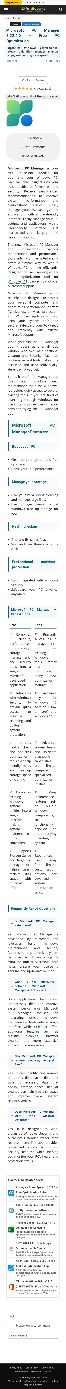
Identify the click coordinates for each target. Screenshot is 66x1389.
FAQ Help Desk (13, 2)
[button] (5, 10)
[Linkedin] (37, 69)
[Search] (61, 10)
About (28, 2)
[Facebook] (20, 69)
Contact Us (39, 2)
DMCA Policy (48, 1367)
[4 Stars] (27, 88)
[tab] (33, 138)
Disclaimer (36, 1371)
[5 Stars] (31, 88)
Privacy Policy (15, 1367)
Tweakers (17, 18)
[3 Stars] (23, 88)
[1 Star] (15, 88)
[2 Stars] (19, 88)
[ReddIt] (45, 69)
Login (11, 1316)
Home (7, 18)
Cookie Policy (32, 1367)
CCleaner (40, 1027)
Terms (48, 1371)
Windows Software (31, 24)
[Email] (53, 69)
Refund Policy (21, 1371)
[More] (61, 69)
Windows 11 (17, 281)
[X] (29, 69)
